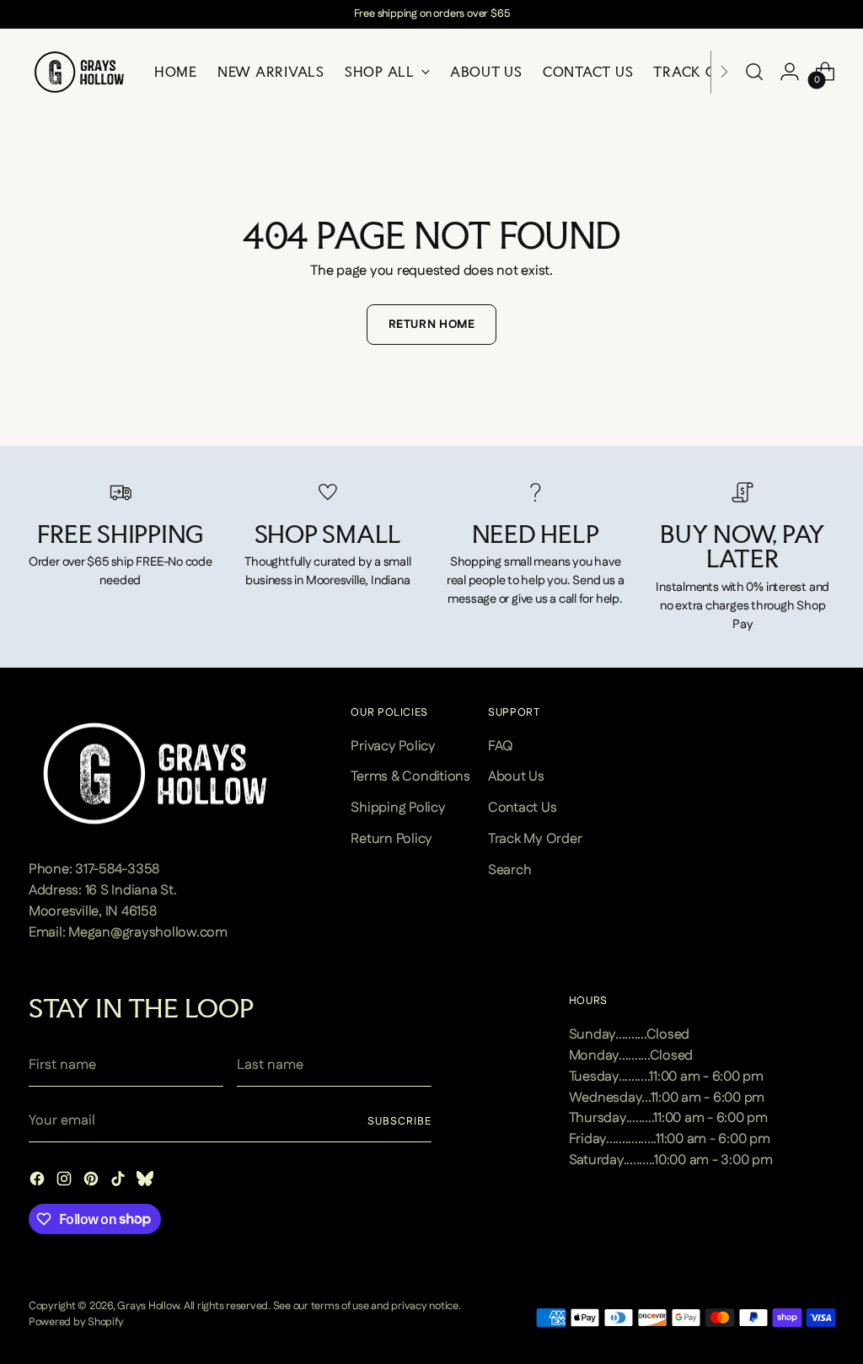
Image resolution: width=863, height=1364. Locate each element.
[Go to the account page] (790, 72)
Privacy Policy (393, 746)
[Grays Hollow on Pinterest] (93, 1182)
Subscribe (399, 1121)
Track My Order (535, 839)
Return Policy (391, 839)
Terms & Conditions (410, 776)
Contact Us (522, 807)
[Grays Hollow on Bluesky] (147, 1182)
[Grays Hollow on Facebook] (39, 1182)
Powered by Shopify (76, 1321)
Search (510, 870)
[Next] (724, 72)
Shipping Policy (398, 807)
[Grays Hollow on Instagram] (66, 1182)
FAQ (500, 746)
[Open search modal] (754, 72)
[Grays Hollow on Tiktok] (120, 1182)
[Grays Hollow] (79, 72)
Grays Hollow (148, 1305)
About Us (516, 776)
